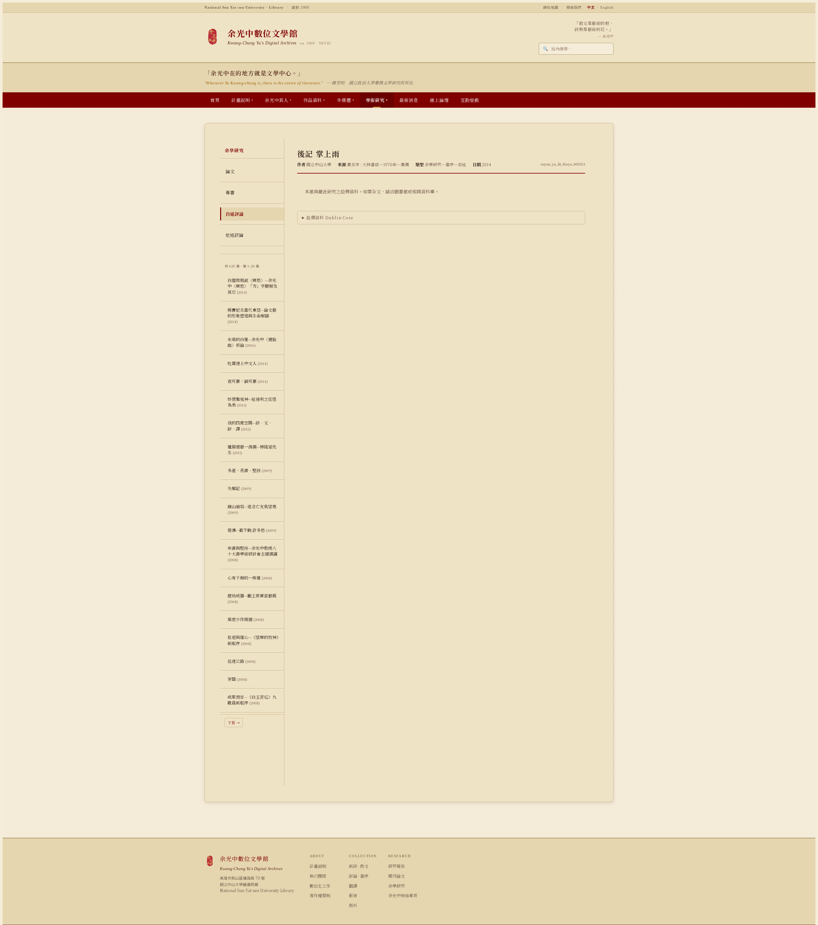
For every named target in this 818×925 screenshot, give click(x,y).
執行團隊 (318, 876)
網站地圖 (551, 7)
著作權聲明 (320, 895)
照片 (353, 905)
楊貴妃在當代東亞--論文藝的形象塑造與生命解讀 (252, 315)
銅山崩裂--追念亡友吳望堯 (252, 509)
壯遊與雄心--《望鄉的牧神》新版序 (253, 640)
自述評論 (234, 214)
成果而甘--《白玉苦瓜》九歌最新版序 (252, 700)
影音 (353, 895)
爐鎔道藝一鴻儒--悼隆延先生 (252, 449)
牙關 (237, 679)
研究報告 (396, 866)
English (607, 7)
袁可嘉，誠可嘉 (248, 381)
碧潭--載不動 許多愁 (252, 530)
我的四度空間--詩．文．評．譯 (250, 425)
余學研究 (396, 886)
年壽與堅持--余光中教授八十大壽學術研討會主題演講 (252, 553)
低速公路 (242, 661)
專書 (230, 192)
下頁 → (234, 722)
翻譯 (353, 886)
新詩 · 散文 (358, 866)
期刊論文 (396, 876)
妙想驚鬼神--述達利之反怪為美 (252, 402)
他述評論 (234, 235)
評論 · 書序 (358, 876)
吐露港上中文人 (248, 363)
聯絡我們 (574, 7)
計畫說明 (318, 866)
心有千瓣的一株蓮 (250, 578)
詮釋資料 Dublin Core (329, 217)
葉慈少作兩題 (246, 619)
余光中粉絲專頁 (402, 895)
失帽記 (239, 488)
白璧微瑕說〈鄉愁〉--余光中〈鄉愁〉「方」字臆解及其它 (252, 286)
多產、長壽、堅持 (250, 470)
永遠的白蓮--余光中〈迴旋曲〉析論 (252, 342)
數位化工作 (320, 886)
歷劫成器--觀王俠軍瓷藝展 (252, 598)
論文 (230, 171)
